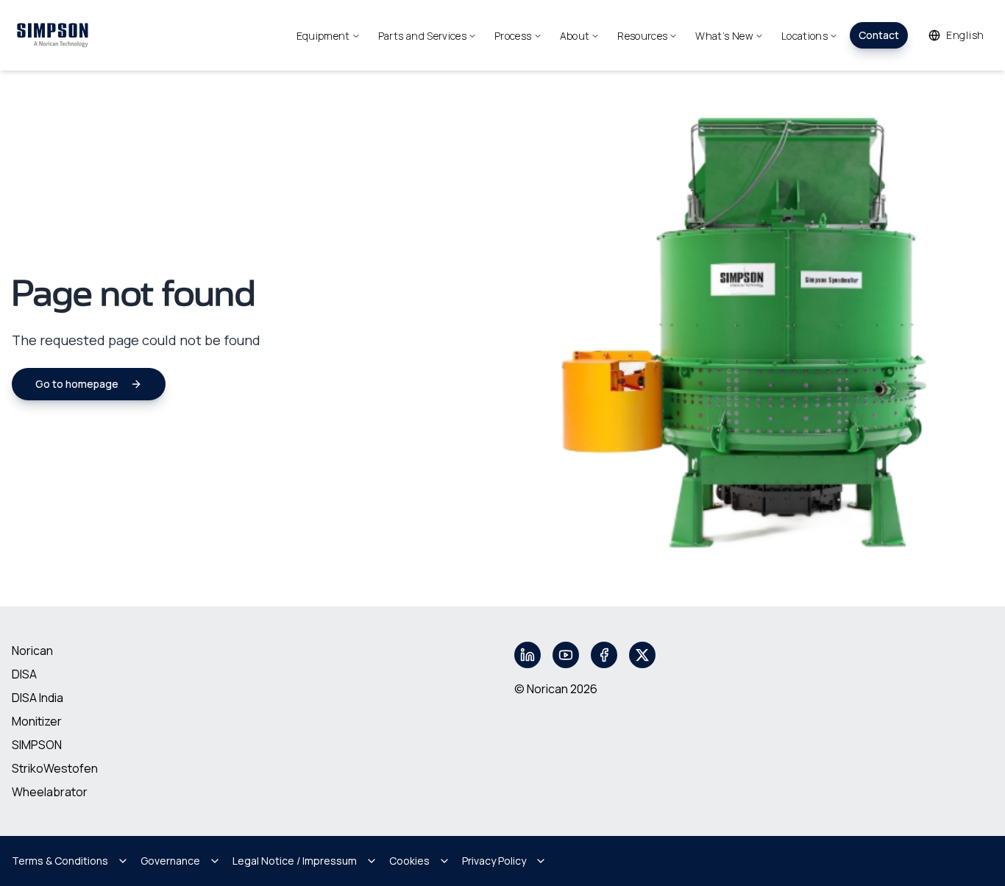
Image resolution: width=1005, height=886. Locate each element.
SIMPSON (37, 745)
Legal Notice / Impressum (294, 861)
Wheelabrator (50, 792)
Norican (32, 650)
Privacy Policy (494, 861)
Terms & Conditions (60, 861)
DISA (24, 674)
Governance (170, 861)
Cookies (409, 861)
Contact (879, 35)
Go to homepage (76, 384)
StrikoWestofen (55, 768)
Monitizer (37, 721)
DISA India (37, 698)
